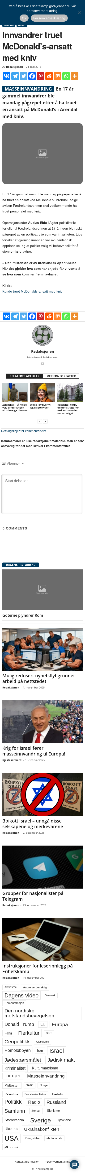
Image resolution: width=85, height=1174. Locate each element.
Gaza (49, 1033)
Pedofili (57, 1094)
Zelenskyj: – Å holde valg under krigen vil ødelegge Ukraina (14, 407)
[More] (74, 76)
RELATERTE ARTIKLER (24, 376)
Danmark (50, 995)
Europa (60, 1024)
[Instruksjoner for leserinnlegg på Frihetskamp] (42, 939)
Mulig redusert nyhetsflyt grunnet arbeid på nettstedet (38, 678)
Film (8, 1033)
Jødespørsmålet (22, 1060)
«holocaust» (54, 1138)
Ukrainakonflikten (41, 1129)
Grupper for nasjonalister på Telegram (33, 896)
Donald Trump (19, 1024)
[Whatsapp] (66, 76)
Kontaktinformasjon (27, 1161)
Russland (56, 1102)
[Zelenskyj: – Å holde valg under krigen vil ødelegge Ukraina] (15, 392)
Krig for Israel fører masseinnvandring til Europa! (33, 751)
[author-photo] (42, 335)
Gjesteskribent (11, 760)
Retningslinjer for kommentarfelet (23, 431)
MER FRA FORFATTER (61, 376)
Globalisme (42, 1041)
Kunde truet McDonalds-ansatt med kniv (32, 291)
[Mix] (57, 76)
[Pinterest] (40, 76)
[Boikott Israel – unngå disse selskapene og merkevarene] (42, 794)
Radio (34, 1102)
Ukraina (11, 1129)
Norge (44, 1085)
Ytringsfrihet (32, 1138)
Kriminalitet (15, 1068)
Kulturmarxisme (45, 1068)
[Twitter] (23, 76)
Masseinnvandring (46, 1075)
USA (11, 1138)
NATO (29, 1085)
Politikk (13, 1102)
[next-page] (45, 421)
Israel (56, 1050)
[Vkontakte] (6, 76)
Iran (40, 1050)
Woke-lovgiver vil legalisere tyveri (40, 406)
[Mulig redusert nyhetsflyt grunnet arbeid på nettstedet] (42, 649)
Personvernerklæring (57, 1161)
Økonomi (11, 1147)
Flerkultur (28, 1033)
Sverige (40, 1120)
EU (42, 1024)
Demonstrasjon (14, 1003)
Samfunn (14, 1111)
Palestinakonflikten (35, 1094)
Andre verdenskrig (35, 987)
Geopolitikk (17, 1041)
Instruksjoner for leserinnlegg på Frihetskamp (37, 969)
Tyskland (64, 1120)
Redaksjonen (14, 66)
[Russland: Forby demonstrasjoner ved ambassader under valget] (70, 392)
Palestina (11, 1094)
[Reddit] (49, 76)
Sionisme (53, 1110)
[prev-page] (39, 421)
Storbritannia (14, 1120)
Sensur (36, 1110)
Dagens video (21, 995)
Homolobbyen (17, 1050)
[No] (79, 12)
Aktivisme (10, 987)
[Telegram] (15, 76)
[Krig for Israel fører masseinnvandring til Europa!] (42, 721)
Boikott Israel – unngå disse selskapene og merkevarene (32, 824)
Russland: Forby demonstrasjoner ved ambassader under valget (68, 409)
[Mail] (42, 364)
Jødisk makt (61, 1060)
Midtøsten (11, 1085)
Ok (24, 18)
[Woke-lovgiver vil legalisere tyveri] (42, 392)
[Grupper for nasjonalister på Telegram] (42, 867)
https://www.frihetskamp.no (42, 357)
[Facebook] (32, 76)
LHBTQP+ (12, 1076)
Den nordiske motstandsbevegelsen (29, 1013)
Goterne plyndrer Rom (22, 615)
